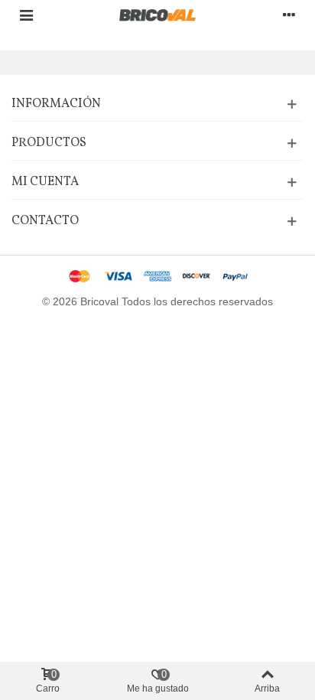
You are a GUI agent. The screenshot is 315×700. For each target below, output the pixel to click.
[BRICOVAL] (157, 15)
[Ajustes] (289, 14)
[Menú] (26, 14)
